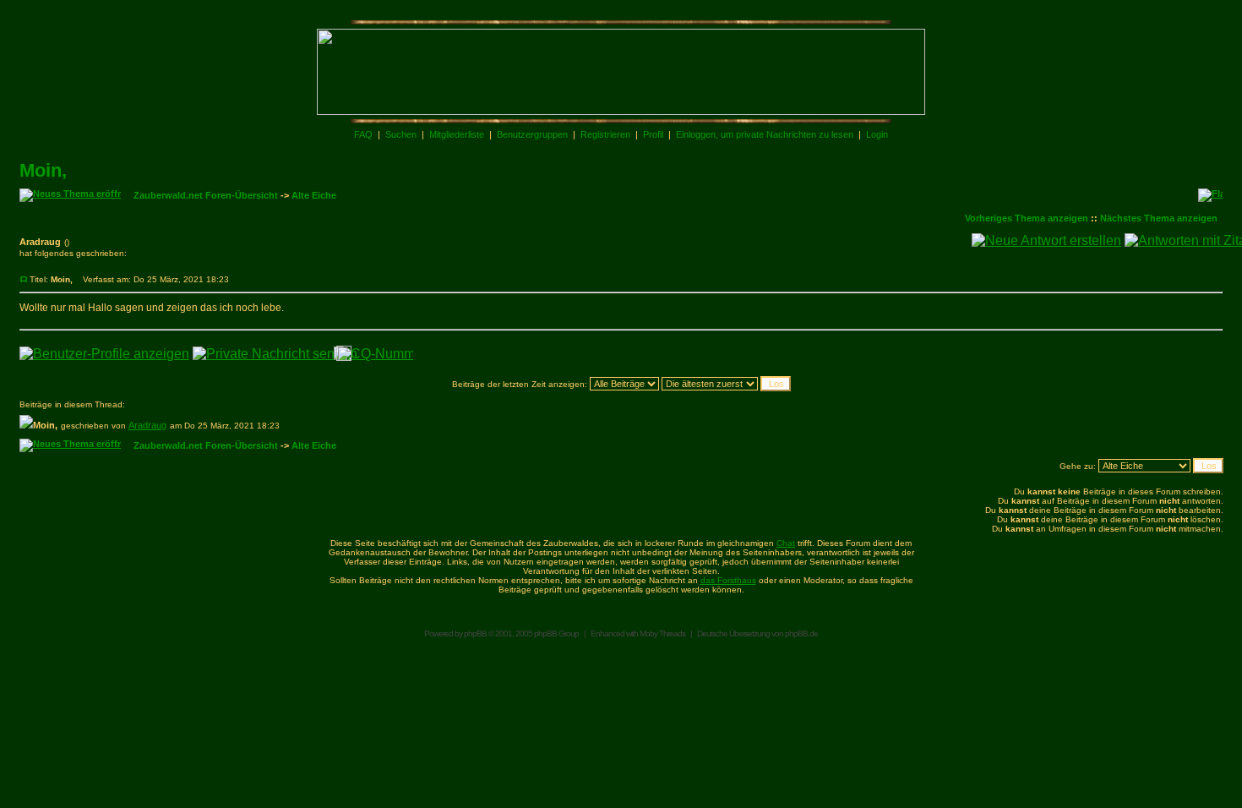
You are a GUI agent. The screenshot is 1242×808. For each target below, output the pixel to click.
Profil (653, 134)
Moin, (43, 170)
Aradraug (147, 425)
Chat (785, 543)
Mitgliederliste (456, 134)
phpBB (475, 633)
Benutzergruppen (532, 134)
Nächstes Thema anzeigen (1158, 218)
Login (877, 134)
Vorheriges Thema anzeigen (1026, 218)
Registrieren (605, 134)
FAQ (363, 134)
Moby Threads (662, 633)
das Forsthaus (728, 580)
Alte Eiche (313, 195)
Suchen (401, 134)
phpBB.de (801, 633)
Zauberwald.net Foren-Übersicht (205, 195)
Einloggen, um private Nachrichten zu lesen (764, 134)
